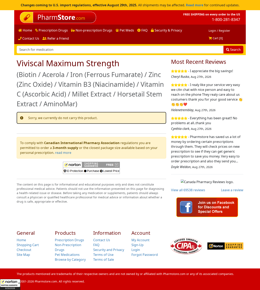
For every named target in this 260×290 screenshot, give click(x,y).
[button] (10, 284)
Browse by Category (70, 259)
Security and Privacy (108, 250)
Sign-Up (137, 245)
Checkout (24, 250)
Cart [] (217, 38)
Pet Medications (67, 254)
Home (27, 30)
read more (63, 152)
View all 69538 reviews (188, 190)
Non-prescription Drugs (93, 30)
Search (235, 49)
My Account (140, 240)
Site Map (23, 254)
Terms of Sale (103, 259)
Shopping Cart (28, 245)
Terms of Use (103, 254)
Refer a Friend (58, 38)
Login (135, 250)
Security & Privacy (168, 30)
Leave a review (232, 190)
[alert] (91, 118)
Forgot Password (144, 254)
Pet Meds (126, 30)
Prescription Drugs (53, 30)
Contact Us (30, 38)
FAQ (144, 30)
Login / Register (219, 31)
